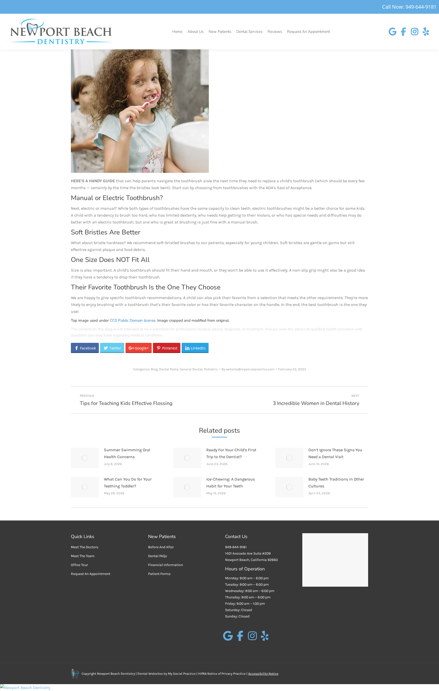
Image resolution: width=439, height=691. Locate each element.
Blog (154, 369)
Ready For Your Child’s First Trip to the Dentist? (231, 453)
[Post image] (85, 458)
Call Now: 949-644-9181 (409, 7)
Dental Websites (150, 673)
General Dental (191, 369)
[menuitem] (177, 31)
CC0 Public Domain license (132, 320)
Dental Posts (168, 369)
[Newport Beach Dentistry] (219, 687)
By (248, 369)
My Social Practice (181, 673)
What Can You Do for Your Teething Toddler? (128, 482)
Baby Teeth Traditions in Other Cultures (336, 482)
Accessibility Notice (263, 673)
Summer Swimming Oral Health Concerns (127, 453)
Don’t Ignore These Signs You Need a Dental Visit (335, 453)
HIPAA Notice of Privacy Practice (222, 673)
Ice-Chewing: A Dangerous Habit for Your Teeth (230, 482)
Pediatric (211, 369)
